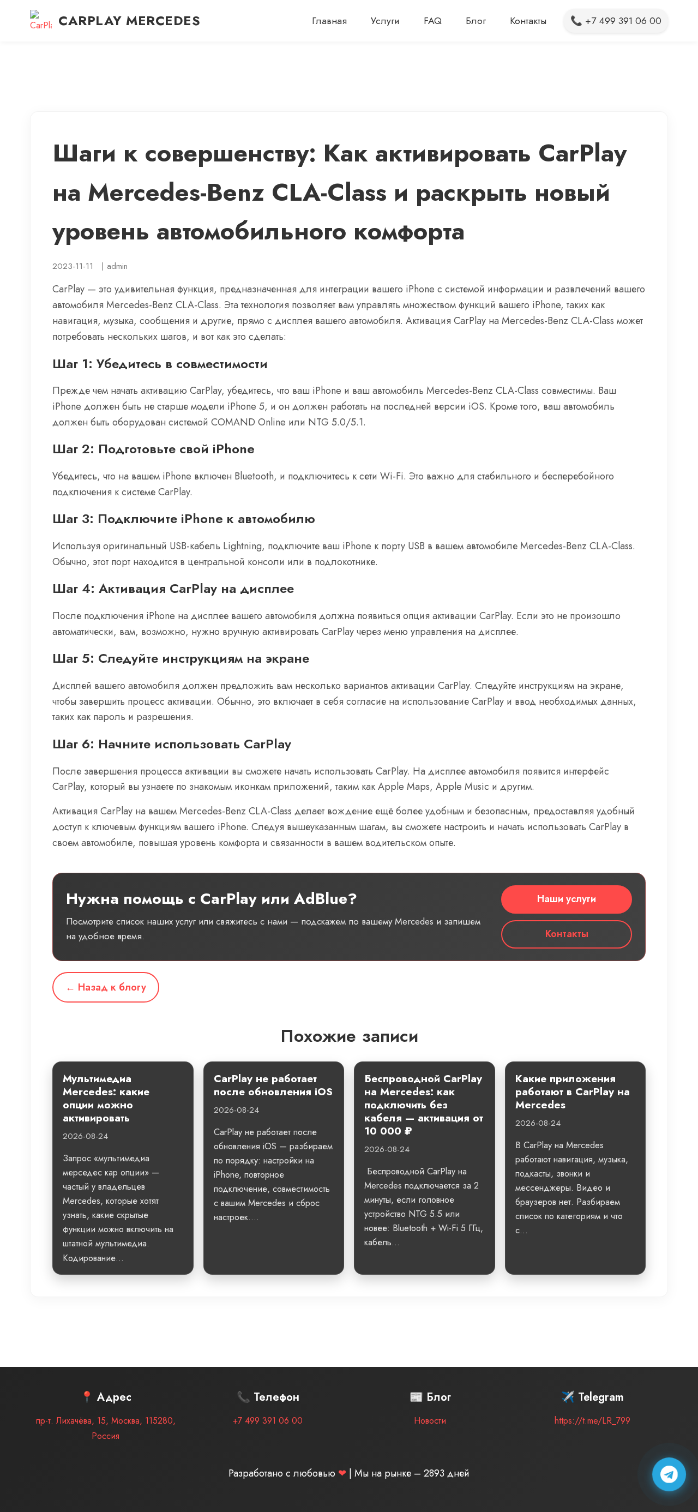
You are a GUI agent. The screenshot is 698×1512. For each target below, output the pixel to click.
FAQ (433, 21)
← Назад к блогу (105, 987)
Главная (329, 21)
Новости (430, 1420)
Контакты (528, 21)
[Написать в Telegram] (669, 1474)
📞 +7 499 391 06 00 (615, 21)
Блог (476, 21)
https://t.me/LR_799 (592, 1420)
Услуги (385, 21)
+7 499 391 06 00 (268, 1420)
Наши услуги (566, 899)
